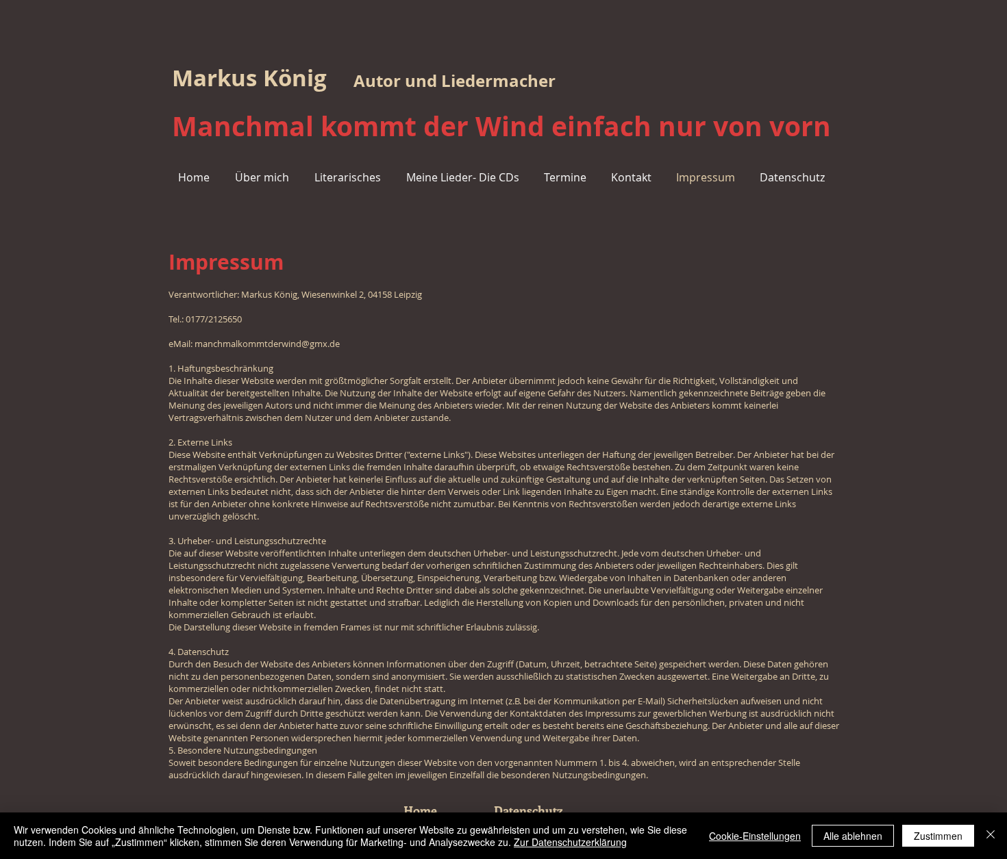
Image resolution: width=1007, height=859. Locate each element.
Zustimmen (938, 836)
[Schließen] (990, 835)
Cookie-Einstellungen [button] (755, 836)
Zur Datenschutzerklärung (570, 842)
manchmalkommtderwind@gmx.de (267, 343)
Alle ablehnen (852, 836)
